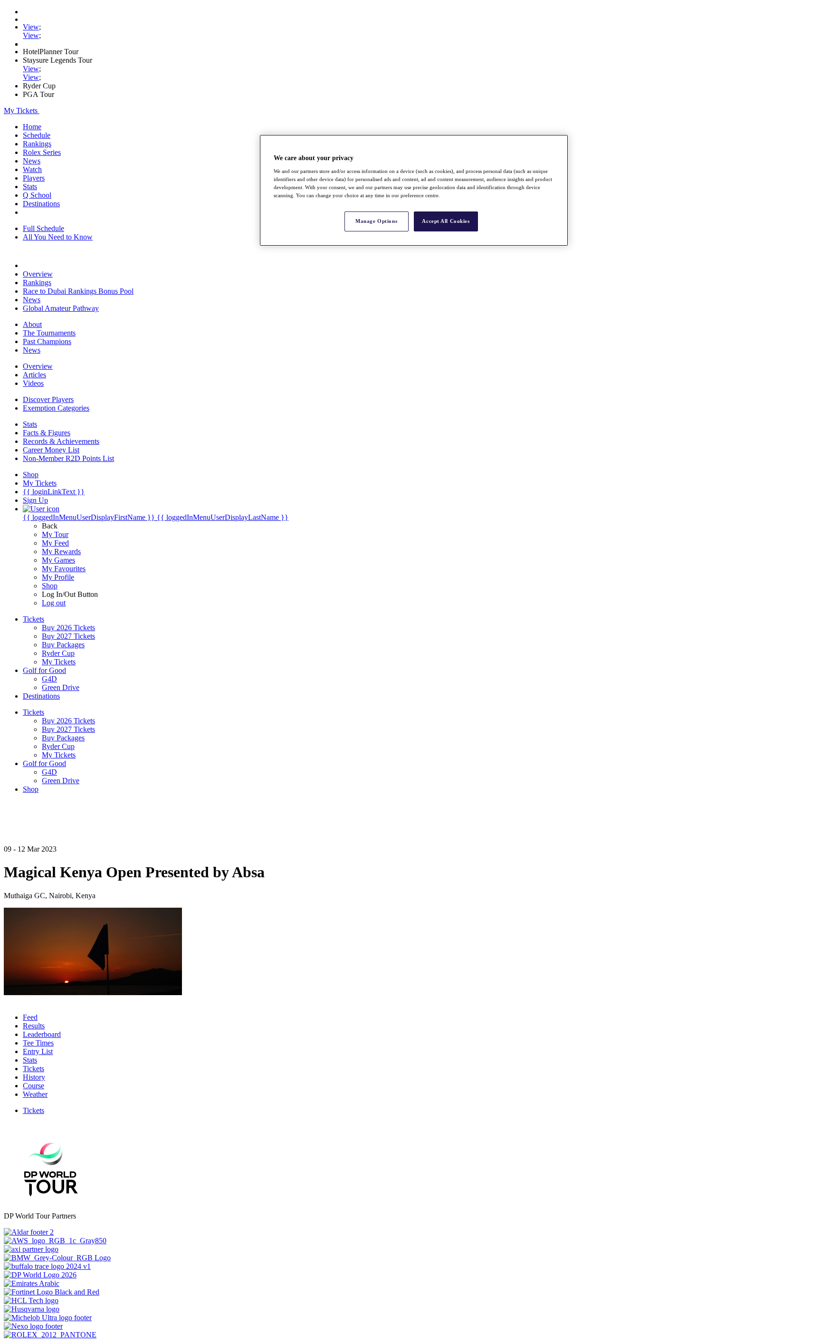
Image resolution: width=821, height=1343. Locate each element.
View (31, 27)
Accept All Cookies (445, 221)
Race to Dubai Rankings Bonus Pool (78, 291)
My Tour (55, 534)
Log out (54, 603)
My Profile (58, 577)
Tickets (33, 1069)
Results (34, 1026)
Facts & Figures (46, 433)
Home (32, 127)
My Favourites (64, 569)
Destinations (41, 204)
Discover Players (48, 399)
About (32, 324)
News (31, 161)
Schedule (36, 135)
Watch (32, 169)
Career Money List (51, 450)
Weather (35, 1094)
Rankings (37, 144)
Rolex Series (42, 152)
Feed (30, 1017)
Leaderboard (42, 1034)
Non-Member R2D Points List (68, 458)
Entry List (38, 1051)
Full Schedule (43, 228)
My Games (58, 560)
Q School (37, 195)
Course (33, 1086)
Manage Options (376, 221)
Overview (38, 274)
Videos (33, 383)
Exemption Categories (56, 408)
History (34, 1077)
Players (34, 178)
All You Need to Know (58, 237)
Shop (49, 586)
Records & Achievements (61, 441)
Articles (34, 375)
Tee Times (38, 1043)
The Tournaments (49, 333)
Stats (30, 186)
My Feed (55, 543)
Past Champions (47, 341)
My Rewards (61, 551)
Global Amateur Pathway (61, 308)
